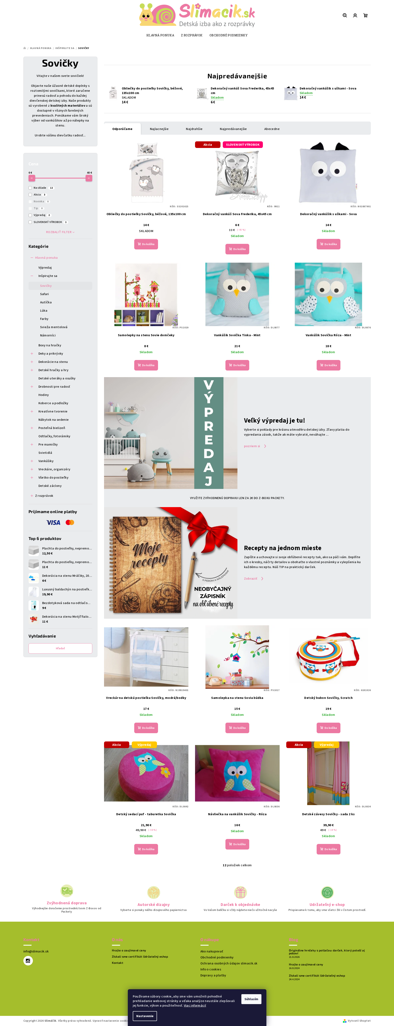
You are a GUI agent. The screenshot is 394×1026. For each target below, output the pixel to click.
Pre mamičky (48, 444)
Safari (44, 294)
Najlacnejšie (159, 129)
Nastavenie (144, 1016)
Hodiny (43, 395)
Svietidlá (45, 452)
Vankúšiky (46, 461)
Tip (38, 208)
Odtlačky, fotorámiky (54, 436)
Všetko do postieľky (53, 477)
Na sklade (43, 188)
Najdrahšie (194, 129)
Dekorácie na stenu (53, 362)
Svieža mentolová (54, 327)
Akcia (39, 195)
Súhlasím (251, 999)
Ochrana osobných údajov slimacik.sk (228, 963)
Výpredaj (42, 215)
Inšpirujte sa (47, 276)
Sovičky (46, 286)
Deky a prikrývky (50, 353)
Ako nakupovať (211, 951)
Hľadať (60, 648)
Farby (44, 319)
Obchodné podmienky (217, 957)
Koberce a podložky (53, 403)
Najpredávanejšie (233, 129)
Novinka (41, 201)
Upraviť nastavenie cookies (111, 1021)
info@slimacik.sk (36, 951)
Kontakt (117, 962)
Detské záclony (50, 486)
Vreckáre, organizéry (54, 469)
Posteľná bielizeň (51, 428)
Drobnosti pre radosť (54, 386)
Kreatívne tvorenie (53, 411)
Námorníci (48, 335)
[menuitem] (160, 35)
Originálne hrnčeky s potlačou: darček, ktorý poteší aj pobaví (327, 952)
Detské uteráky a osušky (57, 378)
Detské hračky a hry (53, 370)
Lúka (44, 310)
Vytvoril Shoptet (359, 1021)
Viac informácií (195, 1005)
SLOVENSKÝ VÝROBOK (50, 222)
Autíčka (46, 302)
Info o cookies (210, 969)
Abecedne (272, 129)
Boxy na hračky (49, 345)
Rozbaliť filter (59, 232)
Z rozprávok (44, 495)
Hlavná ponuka (46, 257)
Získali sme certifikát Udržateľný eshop (140, 956)
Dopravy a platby (213, 975)
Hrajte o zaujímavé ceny (129, 950)
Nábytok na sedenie (53, 419)
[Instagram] (28, 960)
